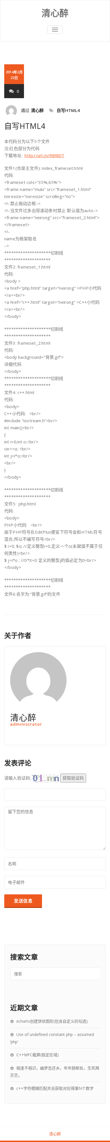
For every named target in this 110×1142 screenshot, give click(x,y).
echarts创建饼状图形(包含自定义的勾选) (52, 1021)
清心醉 (37, 110)
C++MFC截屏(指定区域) (37, 1054)
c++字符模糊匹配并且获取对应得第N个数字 (55, 1088)
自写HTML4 (68, 110)
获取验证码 (73, 778)
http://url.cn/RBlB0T (44, 155)
